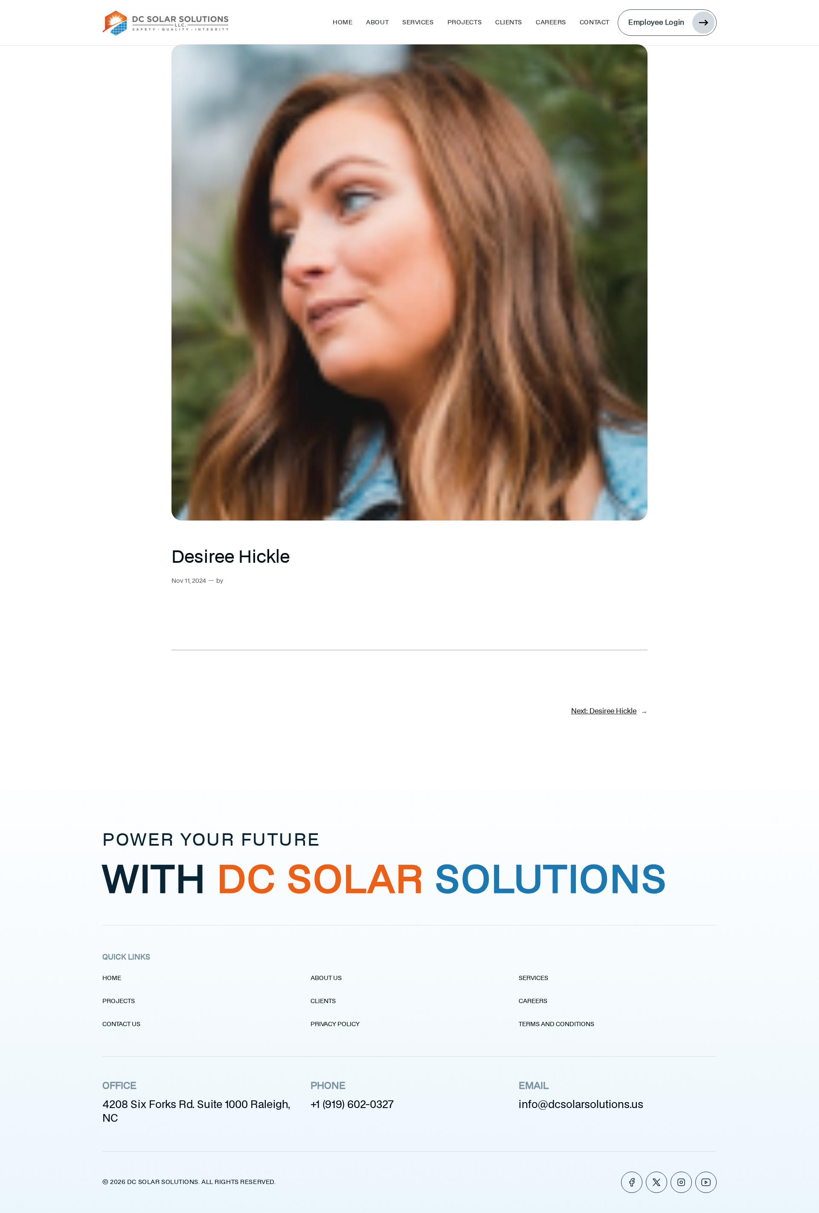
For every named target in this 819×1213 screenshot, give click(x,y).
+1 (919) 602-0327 (352, 1105)
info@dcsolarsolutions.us (581, 1105)
